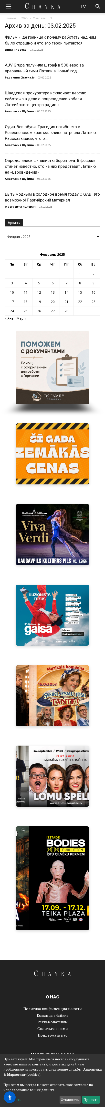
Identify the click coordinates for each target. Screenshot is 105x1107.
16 (93, 292)
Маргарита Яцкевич (20, 206)
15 (80, 292)
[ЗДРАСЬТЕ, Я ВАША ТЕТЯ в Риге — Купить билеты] (52, 695)
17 (12, 301)
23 (93, 301)
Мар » (21, 318)
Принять (91, 1099)
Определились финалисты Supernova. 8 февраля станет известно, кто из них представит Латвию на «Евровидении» (50, 166)
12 (39, 292)
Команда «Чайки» (52, 1015)
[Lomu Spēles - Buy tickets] (52, 776)
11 (26, 292)
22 (80, 301)
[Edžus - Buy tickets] (52, 615)
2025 (24, 18)
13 (53, 292)
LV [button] (83, 6)
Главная (11, 18)
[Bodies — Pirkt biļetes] (52, 878)
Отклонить (70, 1099)
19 (39, 301)
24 (12, 311)
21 (66, 301)
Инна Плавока (16, 49)
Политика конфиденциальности (52, 1008)
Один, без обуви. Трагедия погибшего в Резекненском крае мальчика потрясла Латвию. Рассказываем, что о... (51, 132)
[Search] (98, 6)
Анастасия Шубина (19, 111)
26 (39, 311)
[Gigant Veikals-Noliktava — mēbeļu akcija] (52, 453)
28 (66, 311)
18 (26, 301)
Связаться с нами (52, 1028)
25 (26, 311)
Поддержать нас (52, 1035)
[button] (8, 6)
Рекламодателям (53, 1021)
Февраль (39, 18)
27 (53, 311)
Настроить (12, 1099)
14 (66, 292)
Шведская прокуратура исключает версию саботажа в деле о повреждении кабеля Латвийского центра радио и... (45, 98)
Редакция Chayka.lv (19, 77)
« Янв (9, 318)
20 (53, 301)
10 (12, 292)
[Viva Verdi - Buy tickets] (52, 534)
